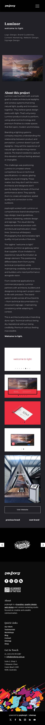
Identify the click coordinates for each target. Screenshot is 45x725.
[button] (2, 545)
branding (20, 604)
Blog (6, 635)
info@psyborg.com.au (15, 657)
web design (9, 607)
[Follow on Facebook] (6, 581)
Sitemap (8, 641)
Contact (8, 638)
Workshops (9, 632)
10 (31, 499)
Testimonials (10, 629)
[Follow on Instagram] (16, 581)
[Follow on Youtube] (34, 720)
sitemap (32, 715)
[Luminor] (23, 371)
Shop (7, 644)
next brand (34, 520)
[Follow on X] (11, 581)
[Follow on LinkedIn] (30, 720)
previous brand (13, 520)
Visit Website (22, 510)
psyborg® (23, 715)
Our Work (8, 627)
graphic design (31, 604)
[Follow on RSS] (21, 581)
